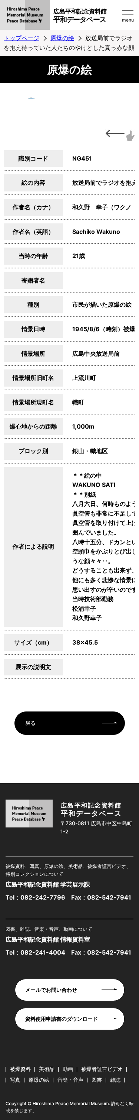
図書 (97, 1080)
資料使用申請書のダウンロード (61, 1019)
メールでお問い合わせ (51, 990)
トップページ (21, 38)
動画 (68, 1069)
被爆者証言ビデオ (102, 1069)
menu (128, 20)
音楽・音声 (70, 1080)
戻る (30, 723)
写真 (15, 1080)
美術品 (46, 1069)
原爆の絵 (62, 38)
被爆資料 (20, 1069)
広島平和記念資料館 (80, 15)
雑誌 (115, 1080)
